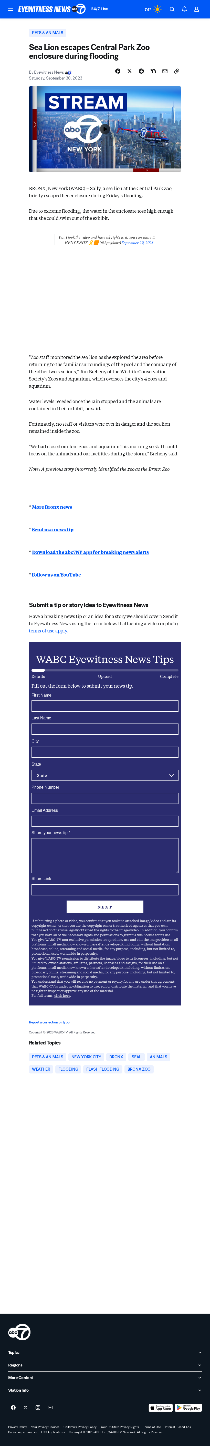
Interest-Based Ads (178, 1427)
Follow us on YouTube (56, 574)
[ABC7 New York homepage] (52, 9)
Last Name (41, 718)
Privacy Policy (17, 1427)
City (35, 741)
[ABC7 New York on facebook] (13, 1408)
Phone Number (45, 787)
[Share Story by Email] (165, 71)
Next (105, 907)
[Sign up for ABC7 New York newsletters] (50, 1408)
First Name (41, 695)
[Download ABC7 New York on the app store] (161, 1408)
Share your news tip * (51, 833)
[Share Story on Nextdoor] (153, 71)
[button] (10, 9)
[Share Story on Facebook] (117, 71)
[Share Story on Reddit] (141, 71)
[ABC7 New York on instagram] (38, 1408)
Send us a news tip (53, 529)
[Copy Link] (176, 71)
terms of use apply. (48, 630)
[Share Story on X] (129, 71)
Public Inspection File (22, 1432)
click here (62, 995)
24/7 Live (99, 9)
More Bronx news (52, 506)
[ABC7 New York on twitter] (25, 1408)
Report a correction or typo (49, 1022)
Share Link (41, 878)
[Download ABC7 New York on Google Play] (188, 1408)
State (36, 764)
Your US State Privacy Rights (120, 1427)
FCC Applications (53, 1432)
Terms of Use (152, 1427)
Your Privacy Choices (45, 1427)
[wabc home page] (19, 1332)
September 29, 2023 (137, 242)
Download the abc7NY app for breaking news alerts (90, 552)
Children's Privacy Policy (80, 1427)
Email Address (45, 810)
